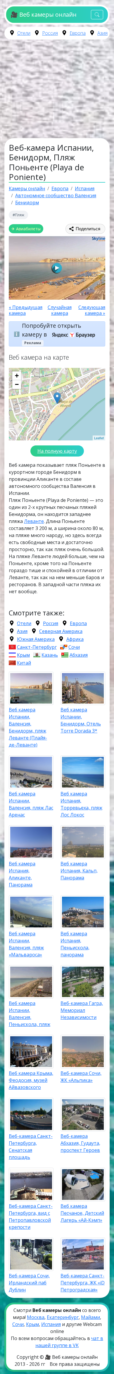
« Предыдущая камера (25, 310)
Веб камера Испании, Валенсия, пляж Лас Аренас (31, 804)
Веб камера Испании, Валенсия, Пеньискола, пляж (29, 1014)
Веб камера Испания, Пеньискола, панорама (75, 944)
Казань (50, 655)
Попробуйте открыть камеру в (51, 330)
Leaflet (99, 437)
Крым (23, 655)
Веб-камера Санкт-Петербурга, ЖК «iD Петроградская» (83, 1282)
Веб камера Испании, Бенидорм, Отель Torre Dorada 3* (81, 720)
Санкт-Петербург (37, 647)
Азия (102, 33)
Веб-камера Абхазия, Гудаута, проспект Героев (80, 1143)
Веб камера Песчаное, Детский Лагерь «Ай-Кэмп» (82, 1213)
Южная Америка (36, 639)
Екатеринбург (63, 1317)
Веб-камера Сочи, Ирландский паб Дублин (29, 1282)
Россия (50, 33)
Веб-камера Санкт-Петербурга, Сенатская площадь (31, 1146)
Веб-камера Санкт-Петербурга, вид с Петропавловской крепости (31, 1216)
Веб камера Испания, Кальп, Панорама (79, 870)
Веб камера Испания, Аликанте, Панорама (22, 874)
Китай (24, 663)
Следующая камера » (91, 310)
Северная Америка (60, 631)
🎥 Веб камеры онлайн (43, 14)
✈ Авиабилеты (26, 228)
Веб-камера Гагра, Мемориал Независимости (82, 1010)
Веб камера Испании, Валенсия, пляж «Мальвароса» (26, 944)
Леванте (34, 521)
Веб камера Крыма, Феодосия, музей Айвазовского (31, 1080)
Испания (51, 1324)
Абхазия (79, 655)
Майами (90, 1317)
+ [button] (17, 375)
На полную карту (57, 451)
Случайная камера (60, 310)
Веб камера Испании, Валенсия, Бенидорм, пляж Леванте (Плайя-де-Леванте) (28, 727)
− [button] (17, 384)
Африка (75, 639)
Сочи (74, 647)
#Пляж (18, 214)
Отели (23, 33)
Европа (78, 33)
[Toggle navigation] (97, 15)
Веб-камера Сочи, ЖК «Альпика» (81, 1076)
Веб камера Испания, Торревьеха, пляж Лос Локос (81, 804)
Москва (35, 1317)
